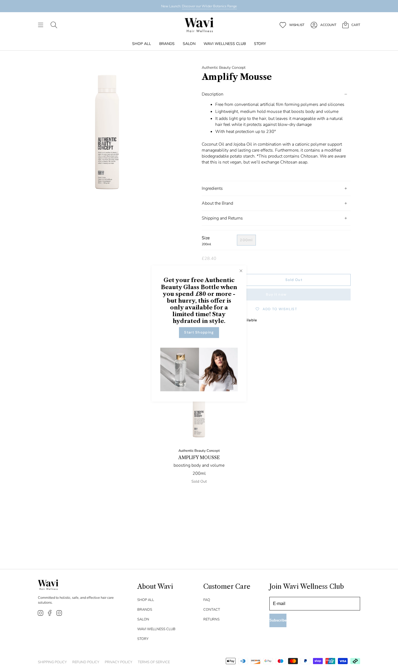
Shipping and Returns (222, 218)
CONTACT (211, 609)
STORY (143, 638)
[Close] (241, 270)
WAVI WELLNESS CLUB (156, 629)
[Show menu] (41, 25)
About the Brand (217, 203)
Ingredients (212, 188)
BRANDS (144, 609)
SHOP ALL (145, 599)
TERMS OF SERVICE (154, 662)
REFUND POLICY (85, 662)
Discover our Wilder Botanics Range (209, 6)
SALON (143, 619)
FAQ (206, 599)
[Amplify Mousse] (199, 408)
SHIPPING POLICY (52, 662)
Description (212, 94)
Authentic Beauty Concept (224, 67)
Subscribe (277, 620)
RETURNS (211, 619)
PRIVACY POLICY (118, 662)
